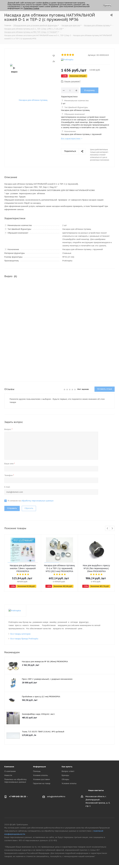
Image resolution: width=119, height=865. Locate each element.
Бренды (65, 775)
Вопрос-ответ (68, 771)
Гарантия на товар (41, 783)
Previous (107, 528)
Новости (8, 775)
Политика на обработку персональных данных (15, 780)
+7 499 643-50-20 (17, 796)
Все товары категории (20, 634)
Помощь (37, 771)
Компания (9, 766)
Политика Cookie (31, 8)
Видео (14, 72)
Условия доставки (41, 779)
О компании (10, 771)
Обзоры (65, 779)
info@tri (51, 796)
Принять (107, 5)
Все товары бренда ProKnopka (24, 639)
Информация (39, 766)
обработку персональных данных (37, 500)
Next (112, 528)
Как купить (67, 766)
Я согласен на (31, 500)
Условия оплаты (40, 775)
